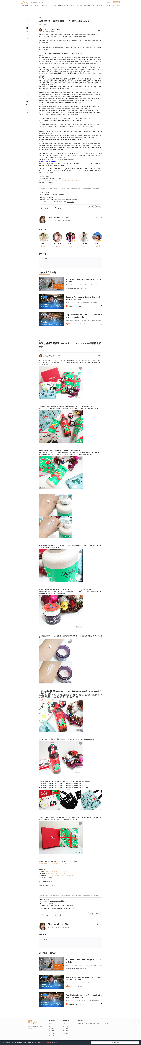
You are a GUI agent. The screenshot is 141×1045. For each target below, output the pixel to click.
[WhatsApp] (27, 117)
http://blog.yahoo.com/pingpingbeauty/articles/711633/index (60, 180)
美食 (84, 6)
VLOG (80, 6)
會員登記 (109, 2)
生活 (104, 6)
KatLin (97, 243)
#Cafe (95, 1024)
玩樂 (96, 6)
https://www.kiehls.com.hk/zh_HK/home (54, 863)
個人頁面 (65, 1024)
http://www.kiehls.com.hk (55, 873)
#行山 (83, 1024)
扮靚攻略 (68, 199)
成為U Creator (46, 6)
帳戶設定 (65, 1026)
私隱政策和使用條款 (45, 1042)
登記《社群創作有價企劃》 (57, 194)
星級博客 (66, 6)
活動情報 (74, 199)
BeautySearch (70, 243)
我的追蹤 (65, 1031)
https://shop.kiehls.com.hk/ (56, 871)
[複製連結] (27, 125)
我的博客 (65, 1033)
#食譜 (91, 1024)
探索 (55, 6)
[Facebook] (27, 112)
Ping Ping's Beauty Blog (51, 29)
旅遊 (88, 6)
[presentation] (38, 237)
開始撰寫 (116, 2)
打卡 (48, 199)
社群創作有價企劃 (26, 6)
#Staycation (101, 1024)
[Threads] (27, 121)
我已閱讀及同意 (115, 1042)
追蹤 (99, 30)
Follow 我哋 (70, 202)
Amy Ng (43, 243)
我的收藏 (65, 1028)
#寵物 (79, 1024)
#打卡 (87, 1024)
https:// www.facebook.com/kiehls (60, 875)
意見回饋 (51, 1033)
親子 (100, 6)
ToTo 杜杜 (84, 243)
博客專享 (73, 6)
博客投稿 (51, 1035)
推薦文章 (60, 6)
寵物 (108, 6)
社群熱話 (36, 6)
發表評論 (43, 259)
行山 (112, 6)
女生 (92, 6)
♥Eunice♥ (57, 243)
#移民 (107, 1024)
